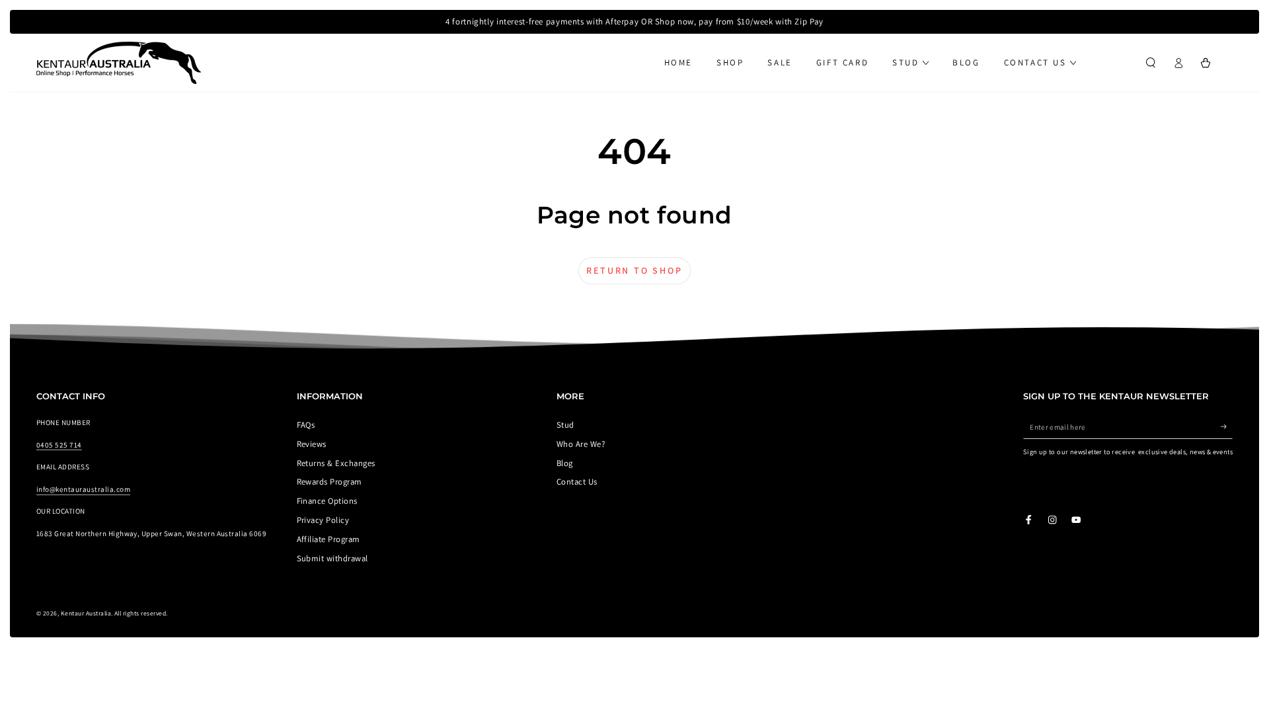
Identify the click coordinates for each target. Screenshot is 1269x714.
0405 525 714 (59, 445)
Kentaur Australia (86, 613)
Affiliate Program (328, 539)
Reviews (312, 444)
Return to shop (634, 270)
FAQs (306, 424)
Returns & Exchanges (336, 463)
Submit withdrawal (332, 558)
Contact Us (577, 481)
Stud (565, 424)
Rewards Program (329, 481)
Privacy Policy (323, 520)
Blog (565, 463)
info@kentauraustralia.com (83, 489)
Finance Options (327, 500)
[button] (1151, 62)
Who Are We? (581, 444)
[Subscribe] (1227, 426)
